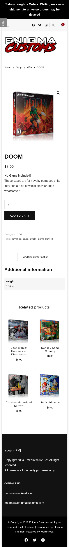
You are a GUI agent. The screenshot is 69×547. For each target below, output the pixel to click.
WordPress (46, 531)
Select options (18, 331)
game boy (43, 238)
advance (16, 238)
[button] (58, 93)
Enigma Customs (39, 522)
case (25, 238)
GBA (19, 234)
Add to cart (19, 215)
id (52, 238)
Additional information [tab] (35, 256)
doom (33, 238)
